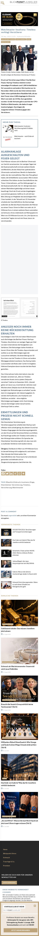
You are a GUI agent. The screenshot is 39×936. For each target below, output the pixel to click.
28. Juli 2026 (6, 750)
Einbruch (17, 482)
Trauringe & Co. (9, 861)
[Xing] (15, 473)
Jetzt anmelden (9, 882)
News (29, 39)
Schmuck (6, 857)
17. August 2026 (7, 672)
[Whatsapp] (19, 473)
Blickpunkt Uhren (8, 39)
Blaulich (9, 482)
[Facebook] (3, 473)
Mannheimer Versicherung (11, 485)
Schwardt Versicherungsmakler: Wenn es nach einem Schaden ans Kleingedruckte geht (25, 584)
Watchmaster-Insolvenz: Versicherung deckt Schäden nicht (23, 128)
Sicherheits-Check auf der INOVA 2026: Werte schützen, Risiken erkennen (23, 553)
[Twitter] (7, 473)
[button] (35, 906)
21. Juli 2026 (6, 826)
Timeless (26, 485)
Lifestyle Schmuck (9, 662)
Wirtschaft (6, 42)
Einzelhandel (20, 39)
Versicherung (6, 487)
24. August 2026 (7, 634)
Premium (6, 866)
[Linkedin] (11, 473)
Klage (32, 482)
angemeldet (12, 515)
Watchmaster (17, 487)
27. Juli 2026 (6, 788)
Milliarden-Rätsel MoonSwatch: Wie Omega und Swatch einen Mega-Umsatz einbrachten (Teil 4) (18, 744)
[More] (23, 473)
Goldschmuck (8, 624)
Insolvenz (25, 482)
